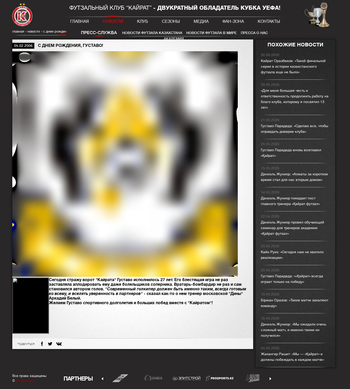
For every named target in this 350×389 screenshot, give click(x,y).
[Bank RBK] (120, 378)
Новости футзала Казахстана (152, 33)
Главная (79, 21)
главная (18, 31)
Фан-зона (233, 21)
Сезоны (171, 21)
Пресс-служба (99, 32)
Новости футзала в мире (211, 33)
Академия (174, 39)
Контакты (269, 21)
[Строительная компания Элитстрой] (186, 378)
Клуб (142, 21)
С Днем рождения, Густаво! (64, 31)
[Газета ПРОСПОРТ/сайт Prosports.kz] (219, 378)
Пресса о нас (254, 33)
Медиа (201, 21)
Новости (113, 21)
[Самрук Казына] (153, 378)
